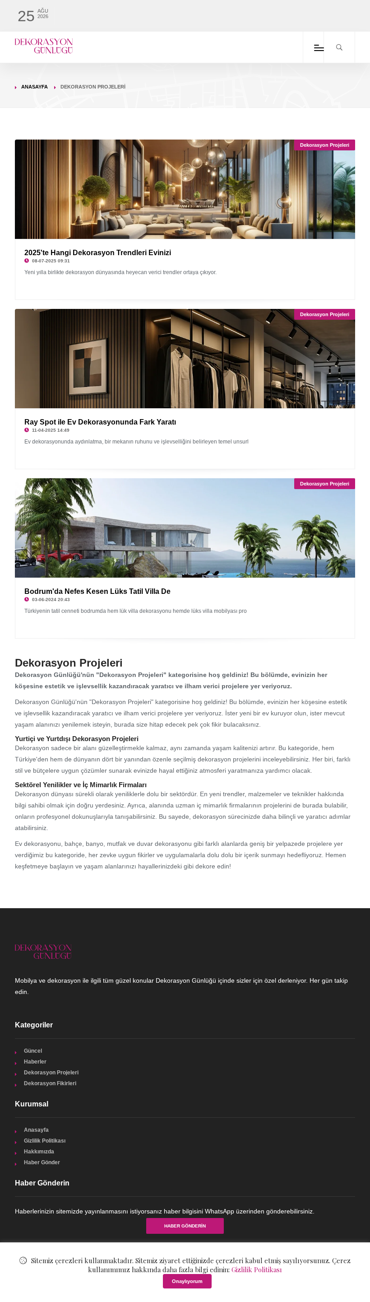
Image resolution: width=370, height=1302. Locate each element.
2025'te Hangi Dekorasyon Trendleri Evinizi (97, 253)
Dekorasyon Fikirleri (50, 1083)
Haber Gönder (42, 1162)
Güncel (33, 1051)
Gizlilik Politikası (44, 1141)
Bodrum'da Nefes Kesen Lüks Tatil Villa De (97, 591)
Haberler (35, 1062)
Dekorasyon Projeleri (324, 145)
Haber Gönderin (185, 1225)
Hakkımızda (39, 1151)
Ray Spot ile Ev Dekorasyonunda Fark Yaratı (100, 422)
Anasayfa (34, 86)
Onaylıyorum (187, 1281)
